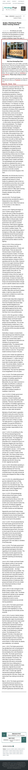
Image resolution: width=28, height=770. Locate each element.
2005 (7, 753)
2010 (11, 752)
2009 (14, 752)
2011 (7, 752)
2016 (11, 750)
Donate (10, 84)
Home (4, 1)
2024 (16, 749)
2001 (21, 753)
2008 (17, 752)
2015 (14, 750)
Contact (14, 1)
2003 (14, 753)
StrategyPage (13, 762)
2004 (11, 753)
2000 (4, 755)
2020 (19, 749)
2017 (7, 750)
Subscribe (4, 84)
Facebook (17, 80)
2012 (4, 752)
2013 (21, 750)
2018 (4, 750)
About (8, 1)
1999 (7, 755)
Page (10, 8)
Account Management (18, 3)
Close (14, 84)
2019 (23, 749)
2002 (17, 753)
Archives (23, 27)
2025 (12, 749)
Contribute (21, 1)
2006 (4, 753)
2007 (21, 752)
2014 (17, 750)
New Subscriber (6, 3)
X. (4, 81)
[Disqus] (14, 711)
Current (8, 749)
